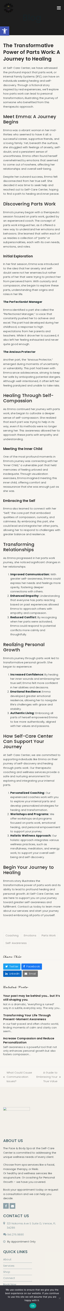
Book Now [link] (9, 1284)
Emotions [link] (30, 935)
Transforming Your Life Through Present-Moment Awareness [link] (27, 1017)
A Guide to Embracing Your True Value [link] (46, 1077)
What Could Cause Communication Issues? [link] (17, 1077)
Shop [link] (6, 1272)
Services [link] (9, 1266)
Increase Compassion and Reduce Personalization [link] (28, 1040)
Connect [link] (9, 1278)
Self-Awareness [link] (16, 943)
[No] (59, 1298)
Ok (32, 1305)
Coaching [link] (12, 935)
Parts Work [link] (49, 935)
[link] (4, 31)
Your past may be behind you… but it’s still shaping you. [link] (31, 998)
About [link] (7, 1259)
